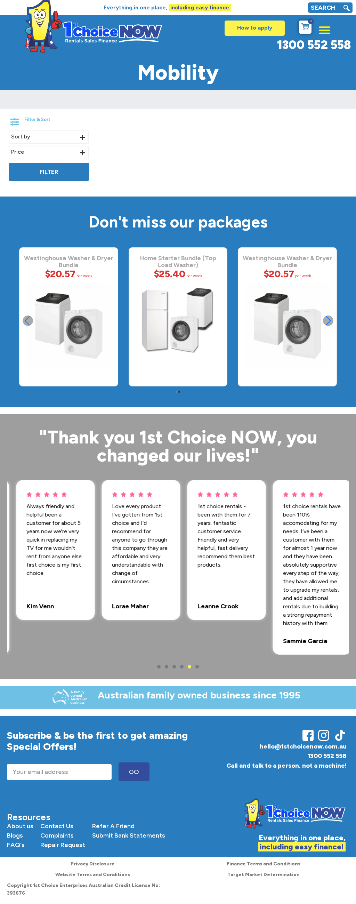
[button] (321, 28)
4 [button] (182, 667)
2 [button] (166, 667)
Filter (49, 171)
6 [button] (197, 667)
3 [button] (174, 667)
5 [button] (189, 667)
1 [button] (159, 667)
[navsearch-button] (346, 9)
